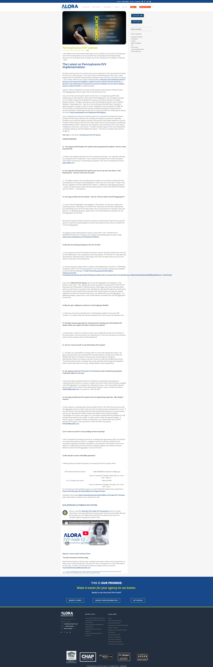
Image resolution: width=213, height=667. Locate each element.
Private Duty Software (114, 639)
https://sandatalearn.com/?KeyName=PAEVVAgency (88, 112)
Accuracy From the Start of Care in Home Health (95, 621)
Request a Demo (75, 600)
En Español (137, 1)
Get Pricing (138, 600)
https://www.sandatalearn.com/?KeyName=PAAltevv (80, 237)
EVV (132, 45)
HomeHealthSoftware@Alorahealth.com (76, 568)
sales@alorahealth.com (71, 624)
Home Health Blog (71, 571)
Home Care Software (114, 623)
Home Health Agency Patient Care (95, 618)
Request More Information (106, 600)
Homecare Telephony (114, 637)
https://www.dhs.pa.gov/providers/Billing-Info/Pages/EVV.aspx (83, 491)
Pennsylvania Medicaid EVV (91, 573)
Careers (132, 1)
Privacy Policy (123, 666)
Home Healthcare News (137, 49)
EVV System (111, 632)
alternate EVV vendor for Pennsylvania (95, 511)
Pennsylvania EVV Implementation (72, 573)
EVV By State (66, 50)
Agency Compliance (136, 43)
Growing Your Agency (137, 37)
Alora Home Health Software (78, 50)
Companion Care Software (116, 644)
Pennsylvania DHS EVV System (90, 135)
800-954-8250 (69, 626)
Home (110, 618)
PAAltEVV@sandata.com (70, 389)
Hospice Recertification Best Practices (93, 630)
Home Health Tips (136, 51)
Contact (119, 1)
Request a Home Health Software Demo (76, 554)
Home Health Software (85, 571)
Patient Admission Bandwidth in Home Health (94, 626)
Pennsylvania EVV (116, 571)
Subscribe (136, 15)
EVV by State (134, 47)
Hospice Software (113, 627)
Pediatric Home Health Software (117, 630)
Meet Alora (136, 22)
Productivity (134, 39)
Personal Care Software (115, 641)
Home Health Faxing (114, 634)
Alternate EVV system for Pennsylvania (87, 371)
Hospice (133, 41)
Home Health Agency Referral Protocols (93, 634)
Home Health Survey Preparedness (118, 625)
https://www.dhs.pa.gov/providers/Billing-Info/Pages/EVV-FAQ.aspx (101, 495)
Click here (65, 135)
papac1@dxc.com (68, 163)
